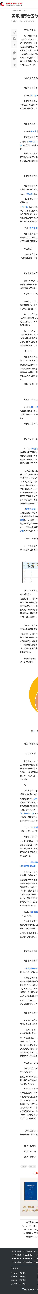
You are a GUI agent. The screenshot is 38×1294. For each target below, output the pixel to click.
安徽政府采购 (16, 1251)
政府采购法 (31, 509)
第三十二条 (29, 814)
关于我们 (22, 1276)
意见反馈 (14, 1273)
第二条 (34, 96)
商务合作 (22, 1273)
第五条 (34, 131)
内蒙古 (23, 1166)
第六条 (34, 449)
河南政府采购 (16, 1255)
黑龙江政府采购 (28, 1255)
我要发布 (14, 1276)
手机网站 (14, 1284)
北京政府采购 (27, 1251)
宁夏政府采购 (27, 1258)
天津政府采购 (27, 1262)
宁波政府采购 (16, 1258)
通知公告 (25, 10)
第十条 (25, 207)
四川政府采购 (16, 1262)
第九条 (30, 194)
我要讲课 (14, 1280)
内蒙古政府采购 (16, 10)
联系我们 (22, 1280)
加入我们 (22, 1284)
